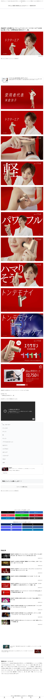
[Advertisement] (22, 18)
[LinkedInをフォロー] (32, 530)
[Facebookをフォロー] (32, 527)
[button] (22, 518)
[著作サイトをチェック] (11, 524)
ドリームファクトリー (11, 58)
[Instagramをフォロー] (11, 530)
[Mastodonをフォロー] (11, 527)
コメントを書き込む (22, 486)
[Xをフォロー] (32, 524)
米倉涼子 (17, 58)
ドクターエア (4, 58)
